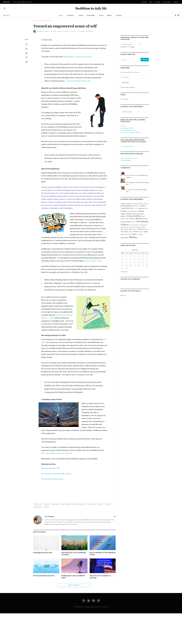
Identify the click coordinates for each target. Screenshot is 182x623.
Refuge (122, 229)
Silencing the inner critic (50, 468)
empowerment (55, 504)
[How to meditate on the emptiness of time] (103, 542)
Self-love (73, 31)
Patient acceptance (124, 227)
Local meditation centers (127, 146)
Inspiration (123, 216)
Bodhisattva (140, 203)
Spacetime (141, 231)
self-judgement (38, 507)
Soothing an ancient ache (42, 552)
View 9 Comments (74, 585)
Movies (134, 221)
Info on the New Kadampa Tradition (130, 132)
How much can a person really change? (56, 474)
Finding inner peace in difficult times (73, 577)
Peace (60, 15)
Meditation (70, 15)
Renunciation (140, 229)
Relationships (91, 15)
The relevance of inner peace (52, 479)
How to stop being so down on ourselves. (56, 453)
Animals (109, 15)
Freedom (118, 15)
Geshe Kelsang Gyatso (132, 211)
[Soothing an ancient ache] (46, 542)
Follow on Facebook (130, 279)
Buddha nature (38, 504)
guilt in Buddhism (65, 504)
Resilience (146, 229)
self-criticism (91, 504)
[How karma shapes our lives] (46, 565)
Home (34, 20)
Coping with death (127, 208)
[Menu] (178, 15)
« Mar (122, 272)
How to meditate (167, 2)
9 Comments (82, 31)
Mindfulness (129, 221)
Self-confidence (125, 231)
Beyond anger (135, 204)
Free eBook (157, 2)
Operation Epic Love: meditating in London (73, 554)
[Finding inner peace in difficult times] (74, 565)
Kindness (123, 218)
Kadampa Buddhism (134, 216)
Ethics (146, 208)
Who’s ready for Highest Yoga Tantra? (22, 2)
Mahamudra (132, 218)
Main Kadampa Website (127, 128)
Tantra (134, 234)
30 (126, 268)
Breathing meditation (127, 206)
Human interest (131, 214)
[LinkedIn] (26, 53)
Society (101, 15)
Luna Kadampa (44, 31)
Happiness (123, 214)
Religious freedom (132, 229)
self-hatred (100, 504)
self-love (46, 507)
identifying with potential (79, 504)
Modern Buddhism (125, 160)
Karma (143, 216)
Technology (140, 234)
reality (51, 318)
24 (130, 265)
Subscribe (125, 82)
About (150, 2)
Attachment (128, 204)
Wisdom (133, 237)
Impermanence (140, 214)
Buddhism (46, 504)
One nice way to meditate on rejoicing (100, 577)
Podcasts (81, 15)
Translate (132, 47)
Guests (141, 210)
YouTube (175, 2)
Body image (146, 203)
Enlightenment (141, 208)
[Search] (175, 15)
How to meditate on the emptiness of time (102, 554)
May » (126, 272)
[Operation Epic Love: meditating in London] (74, 542)
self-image (107, 504)
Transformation (124, 237)
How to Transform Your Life (78, 81)
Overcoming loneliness (133, 225)
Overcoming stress (143, 225)
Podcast (130, 227)
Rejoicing (126, 229)
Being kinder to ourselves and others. (78, 57)
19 (138, 262)
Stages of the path (127, 234)
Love (127, 219)
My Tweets (123, 295)
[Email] (26, 62)
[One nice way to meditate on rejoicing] (103, 565)
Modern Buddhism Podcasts (128, 130)
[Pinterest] (26, 57)
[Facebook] (26, 44)
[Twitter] (26, 49)
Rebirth (143, 227)
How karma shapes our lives (43, 576)
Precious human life (137, 227)
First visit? (144, 2)
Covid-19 (135, 208)
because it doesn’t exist (92, 261)
